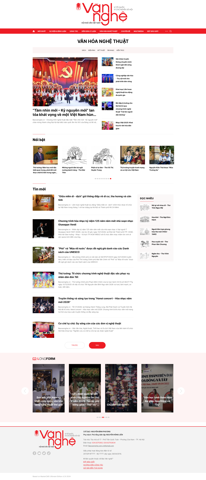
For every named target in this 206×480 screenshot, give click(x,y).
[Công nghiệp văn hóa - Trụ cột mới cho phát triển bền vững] (107, 78)
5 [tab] (103, 178)
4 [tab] (101, 178)
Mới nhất (42, 31)
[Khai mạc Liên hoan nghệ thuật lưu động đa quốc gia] (107, 92)
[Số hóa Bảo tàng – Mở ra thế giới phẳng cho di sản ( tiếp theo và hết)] (166, 388)
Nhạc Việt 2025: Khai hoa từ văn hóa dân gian (124, 125)
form (46, 359)
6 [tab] (105, 178)
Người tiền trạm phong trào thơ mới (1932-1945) (161, 231)
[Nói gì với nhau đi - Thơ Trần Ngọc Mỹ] (144, 207)
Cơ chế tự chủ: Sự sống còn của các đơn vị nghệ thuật (89, 323)
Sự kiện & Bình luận (57, 31)
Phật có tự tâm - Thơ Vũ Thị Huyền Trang (73, 168)
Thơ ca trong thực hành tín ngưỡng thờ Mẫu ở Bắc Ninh (161, 168)
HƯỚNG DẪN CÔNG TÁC (93, 465)
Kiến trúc (120, 50)
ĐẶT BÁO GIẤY (89, 462)
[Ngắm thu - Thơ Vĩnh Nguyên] (144, 255)
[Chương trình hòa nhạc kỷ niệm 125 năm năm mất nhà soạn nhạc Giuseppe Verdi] (43, 228)
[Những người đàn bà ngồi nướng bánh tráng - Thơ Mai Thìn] (45, 155)
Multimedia (139, 31)
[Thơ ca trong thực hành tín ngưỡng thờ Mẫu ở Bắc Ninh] (162, 155)
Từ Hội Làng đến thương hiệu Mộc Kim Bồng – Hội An (129, 401)
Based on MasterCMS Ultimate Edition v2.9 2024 (52, 476)
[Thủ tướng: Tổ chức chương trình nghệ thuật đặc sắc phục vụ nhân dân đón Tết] (43, 280)
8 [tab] (108, 178)
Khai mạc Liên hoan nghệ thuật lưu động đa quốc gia (124, 92)
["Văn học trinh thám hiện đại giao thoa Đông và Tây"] (93, 388)
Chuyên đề (125, 31)
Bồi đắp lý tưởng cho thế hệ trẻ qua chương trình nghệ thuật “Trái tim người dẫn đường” (124, 109)
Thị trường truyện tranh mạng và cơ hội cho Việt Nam (104, 168)
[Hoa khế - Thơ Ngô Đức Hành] (144, 219)
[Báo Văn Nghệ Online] (103, 14)
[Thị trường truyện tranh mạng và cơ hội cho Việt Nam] (104, 155)
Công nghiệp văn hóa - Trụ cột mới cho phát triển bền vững (124, 78)
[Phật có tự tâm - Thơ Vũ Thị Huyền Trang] (74, 155)
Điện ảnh (91, 50)
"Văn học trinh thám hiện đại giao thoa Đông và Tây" (93, 401)
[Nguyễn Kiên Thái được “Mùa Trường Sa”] (133, 155)
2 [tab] (97, 178)
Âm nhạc (110, 50)
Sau (97, 345)
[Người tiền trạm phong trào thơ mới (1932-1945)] (144, 231)
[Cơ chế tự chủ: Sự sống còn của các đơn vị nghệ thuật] (43, 330)
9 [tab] (110, 178)
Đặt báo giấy (152, 31)
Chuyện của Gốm (53, 404)
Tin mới (39, 189)
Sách (84, 50)
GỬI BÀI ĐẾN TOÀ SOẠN (93, 468)
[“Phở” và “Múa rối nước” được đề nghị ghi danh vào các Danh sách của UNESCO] (43, 255)
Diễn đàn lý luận (89, 31)
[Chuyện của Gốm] (57, 388)
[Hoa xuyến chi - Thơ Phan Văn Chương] (144, 243)
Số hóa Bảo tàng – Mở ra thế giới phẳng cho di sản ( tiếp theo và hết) (166, 401)
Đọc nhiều (147, 198)
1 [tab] (95, 178)
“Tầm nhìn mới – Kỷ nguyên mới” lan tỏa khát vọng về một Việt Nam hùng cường (64, 112)
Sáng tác (74, 31)
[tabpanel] (57, 388)
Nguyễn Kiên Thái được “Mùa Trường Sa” (132, 168)
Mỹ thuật (101, 50)
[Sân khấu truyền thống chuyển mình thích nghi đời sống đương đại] (107, 61)
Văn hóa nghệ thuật (109, 31)
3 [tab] (99, 178)
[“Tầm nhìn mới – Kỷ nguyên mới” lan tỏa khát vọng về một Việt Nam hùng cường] (65, 81)
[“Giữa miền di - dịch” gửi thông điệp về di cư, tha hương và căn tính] (43, 203)
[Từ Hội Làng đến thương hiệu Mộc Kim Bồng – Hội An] (130, 388)
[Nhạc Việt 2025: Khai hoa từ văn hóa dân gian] (107, 125)
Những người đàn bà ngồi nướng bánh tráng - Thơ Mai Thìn (44, 170)
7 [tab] (106, 178)
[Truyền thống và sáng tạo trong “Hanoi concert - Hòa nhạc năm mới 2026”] (43, 305)
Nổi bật (39, 140)
